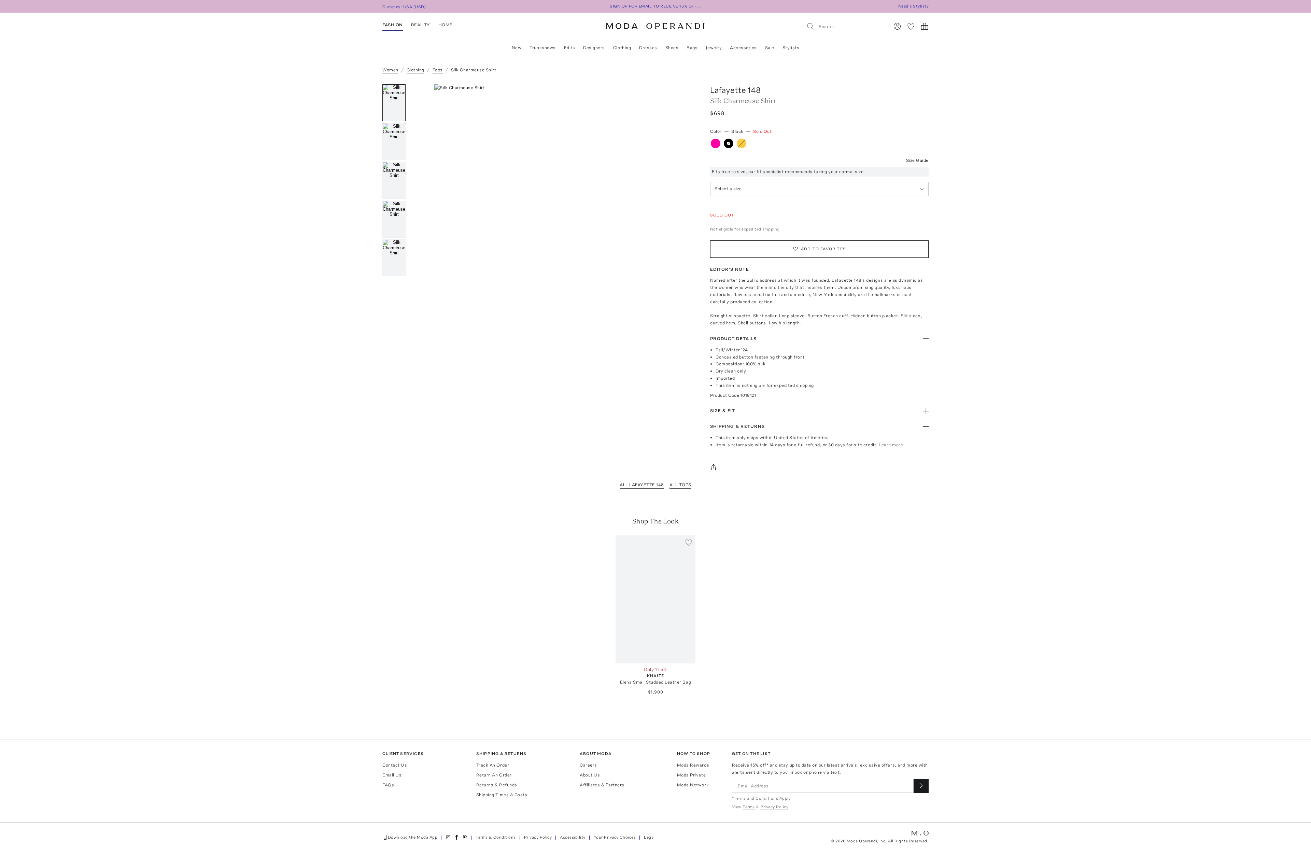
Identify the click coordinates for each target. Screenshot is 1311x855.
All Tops (680, 484)
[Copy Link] (819, 467)
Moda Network (693, 784)
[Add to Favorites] (689, 542)
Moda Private (691, 774)
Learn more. (892, 444)
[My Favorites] (911, 26)
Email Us (391, 774)
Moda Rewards (693, 765)
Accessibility (572, 837)
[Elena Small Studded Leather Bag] (655, 599)
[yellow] (741, 143)
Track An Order (492, 765)
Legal (649, 837)
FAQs (388, 784)
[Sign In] (897, 26)
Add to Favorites (823, 249)
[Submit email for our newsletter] (921, 786)
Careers (588, 765)
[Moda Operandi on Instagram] (448, 837)
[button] (556, 186)
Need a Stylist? (913, 6)
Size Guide (917, 160)
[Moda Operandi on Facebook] (456, 837)
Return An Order (494, 774)
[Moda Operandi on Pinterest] (464, 837)
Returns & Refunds (496, 784)
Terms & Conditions (496, 837)
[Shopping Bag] (924, 26)
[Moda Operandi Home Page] (655, 26)
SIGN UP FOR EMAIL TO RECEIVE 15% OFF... (655, 6)
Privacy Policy (538, 837)
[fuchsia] (715, 143)
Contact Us (394, 765)
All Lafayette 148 (642, 484)
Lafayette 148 (735, 90)
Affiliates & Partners (602, 784)
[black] (728, 143)
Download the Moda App (412, 837)
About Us (590, 774)
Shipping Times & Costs (501, 794)
